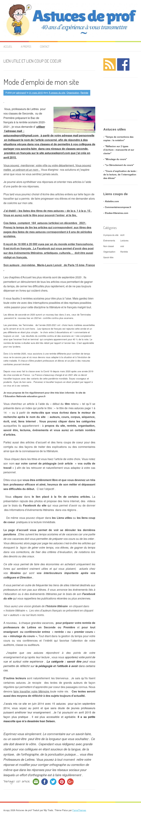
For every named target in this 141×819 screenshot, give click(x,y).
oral (122, 246)
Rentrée (84, 92)
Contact (44, 46)
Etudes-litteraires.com (116, 213)
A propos (26, 46)
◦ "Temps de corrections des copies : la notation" (118, 138)
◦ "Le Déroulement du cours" (118, 165)
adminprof (21, 92)
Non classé (108, 246)
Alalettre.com (112, 201)
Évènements (109, 240)
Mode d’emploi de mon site (41, 81)
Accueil (7, 46)
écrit (122, 234)
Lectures (124, 240)
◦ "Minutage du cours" (115, 159)
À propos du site (57, 92)
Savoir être (108, 257)
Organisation (73, 92)
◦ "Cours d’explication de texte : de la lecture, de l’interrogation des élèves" (120, 174)
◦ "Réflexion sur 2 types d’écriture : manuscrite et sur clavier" (118, 150)
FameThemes (79, 810)
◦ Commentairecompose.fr (117, 207)
